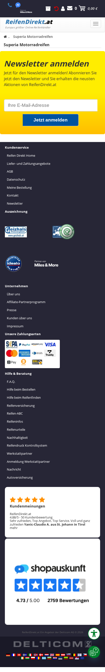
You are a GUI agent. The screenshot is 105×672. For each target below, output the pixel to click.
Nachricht (14, 469)
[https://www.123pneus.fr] (14, 655)
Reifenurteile (16, 429)
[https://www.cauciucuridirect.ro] (38, 658)
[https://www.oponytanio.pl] (33, 658)
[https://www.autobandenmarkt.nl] (47, 655)
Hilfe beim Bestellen (21, 389)
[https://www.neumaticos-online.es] (58, 655)
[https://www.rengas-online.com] (80, 655)
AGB (10, 171)
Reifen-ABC (15, 413)
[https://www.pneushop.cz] (85, 655)
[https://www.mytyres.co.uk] (52, 655)
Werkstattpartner (19, 453)
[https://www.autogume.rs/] (77, 658)
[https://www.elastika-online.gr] (44, 658)
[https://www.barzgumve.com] (49, 658)
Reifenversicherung (21, 405)
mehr (14, 528)
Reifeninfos (15, 421)
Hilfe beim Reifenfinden (24, 397)
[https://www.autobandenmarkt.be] (74, 655)
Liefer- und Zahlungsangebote (28, 163)
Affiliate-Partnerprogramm (26, 302)
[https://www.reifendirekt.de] (8, 655)
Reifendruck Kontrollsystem (27, 445)
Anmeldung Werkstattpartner (28, 461)
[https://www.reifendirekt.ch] (19, 655)
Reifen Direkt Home (21, 155)
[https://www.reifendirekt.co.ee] (60, 658)
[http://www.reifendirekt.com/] (82, 658)
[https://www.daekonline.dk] (41, 655)
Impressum (15, 326)
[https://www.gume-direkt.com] (69, 655)
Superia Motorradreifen (27, 44)
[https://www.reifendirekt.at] (63, 655)
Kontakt (13, 195)
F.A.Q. (11, 381)
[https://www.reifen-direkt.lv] (71, 658)
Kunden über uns (19, 318)
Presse (11, 310)
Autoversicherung (20, 477)
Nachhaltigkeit (17, 437)
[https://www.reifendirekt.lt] (66, 658)
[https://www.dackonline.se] (25, 655)
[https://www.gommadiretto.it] (30, 655)
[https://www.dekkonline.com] (36, 655)
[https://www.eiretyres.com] (22, 658)
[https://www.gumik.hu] (27, 658)
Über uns (13, 294)
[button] (94, 634)
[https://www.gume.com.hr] (55, 658)
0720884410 (12, 5)
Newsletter (15, 203)
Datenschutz (16, 179)
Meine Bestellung (19, 187)
